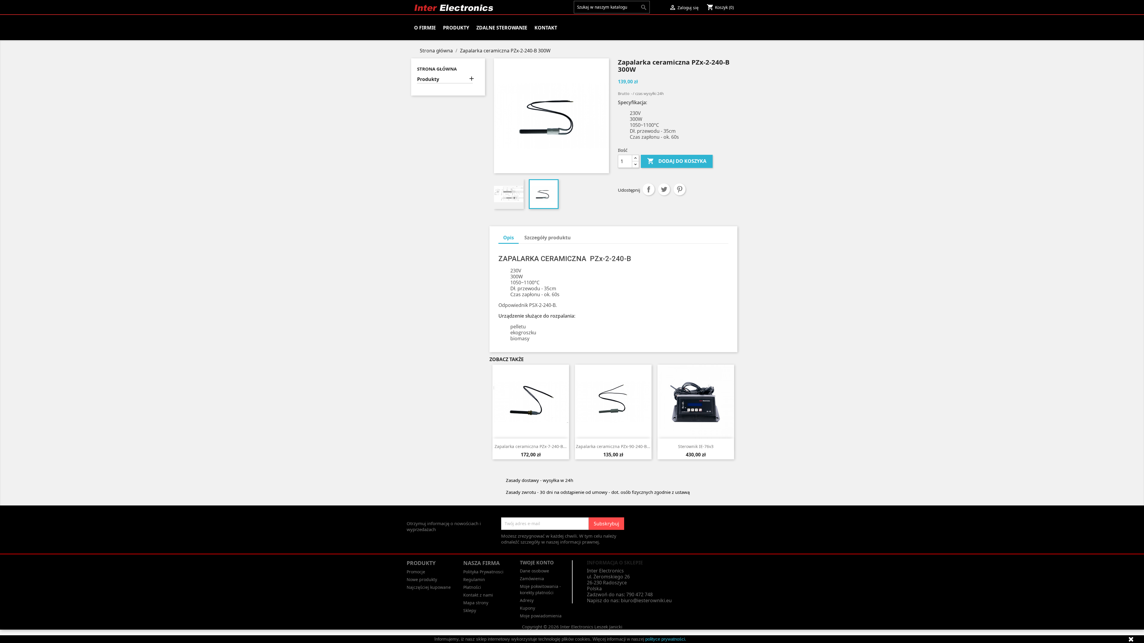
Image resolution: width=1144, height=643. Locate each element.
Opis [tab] (508, 237)
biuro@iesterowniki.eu (646, 600)
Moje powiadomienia (541, 616)
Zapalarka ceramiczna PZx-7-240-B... (531, 446)
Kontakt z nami (478, 595)
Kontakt (545, 27)
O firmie (425, 27)
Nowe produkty (422, 579)
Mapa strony (475, 602)
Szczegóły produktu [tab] (547, 237)
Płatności (472, 587)
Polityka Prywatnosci (483, 572)
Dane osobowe (534, 571)
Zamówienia (532, 578)
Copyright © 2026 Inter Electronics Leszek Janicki (572, 627)
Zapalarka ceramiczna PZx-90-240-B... (613, 446)
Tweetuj (664, 189)
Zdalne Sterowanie (501, 27)
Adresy (527, 600)
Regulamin (474, 579)
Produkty (456, 27)
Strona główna (437, 69)
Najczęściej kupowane (429, 587)
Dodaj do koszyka (676, 161)
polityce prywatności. (665, 639)
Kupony (527, 608)
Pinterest (680, 189)
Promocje (416, 572)
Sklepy (469, 610)
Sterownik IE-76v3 (696, 446)
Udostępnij (649, 189)
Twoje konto (537, 562)
